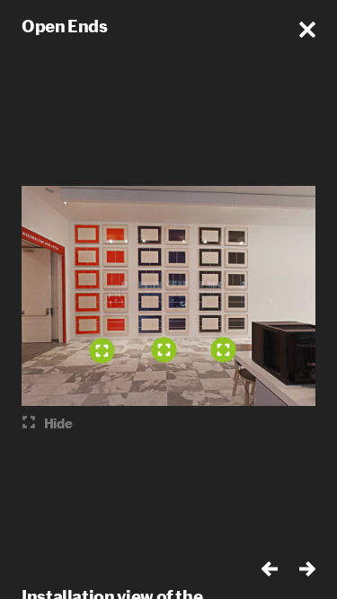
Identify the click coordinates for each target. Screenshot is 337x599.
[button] (307, 29)
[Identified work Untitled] (101, 350)
